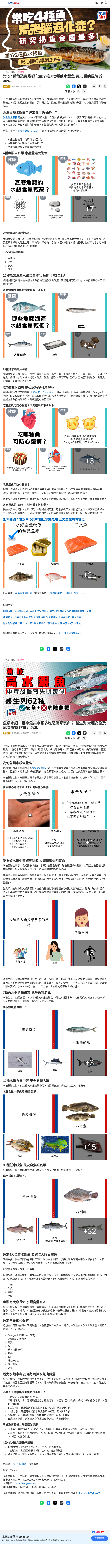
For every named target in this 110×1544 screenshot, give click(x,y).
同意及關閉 (99, 1538)
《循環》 (68, 593)
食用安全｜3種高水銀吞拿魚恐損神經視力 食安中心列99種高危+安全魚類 (42, 617)
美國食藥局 (56, 593)
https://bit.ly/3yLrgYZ (89, 1493)
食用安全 (21, 72)
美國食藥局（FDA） (28, 131)
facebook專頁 (39, 768)
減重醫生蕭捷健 (11, 117)
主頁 (7, 72)
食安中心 (79, 593)
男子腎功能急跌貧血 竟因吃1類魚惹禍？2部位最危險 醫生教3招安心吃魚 (42, 623)
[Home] (14, 2)
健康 (13, 72)
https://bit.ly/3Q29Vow (69, 633)
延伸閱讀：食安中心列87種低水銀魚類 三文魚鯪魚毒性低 (44, 519)
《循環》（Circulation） (44, 392)
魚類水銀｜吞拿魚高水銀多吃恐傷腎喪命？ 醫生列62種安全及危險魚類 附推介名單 (47, 611)
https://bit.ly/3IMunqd (26, 1483)
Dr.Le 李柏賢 (19, 1464)
